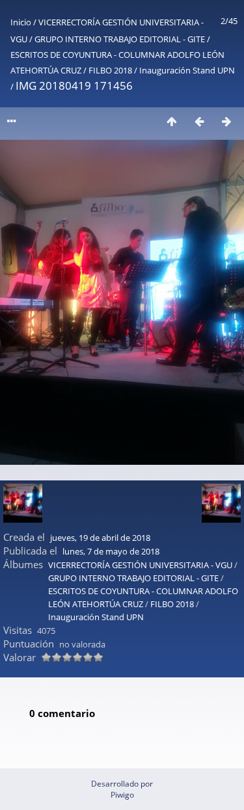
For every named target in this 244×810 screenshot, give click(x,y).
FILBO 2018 (110, 70)
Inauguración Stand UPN (187, 70)
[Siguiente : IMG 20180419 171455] (226, 121)
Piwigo (122, 794)
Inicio (20, 22)
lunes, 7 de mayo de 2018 (110, 551)
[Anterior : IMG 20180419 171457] (199, 121)
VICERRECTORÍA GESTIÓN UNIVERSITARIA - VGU (140, 565)
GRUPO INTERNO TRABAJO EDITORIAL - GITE (119, 39)
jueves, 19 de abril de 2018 (100, 537)
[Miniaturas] (171, 121)
